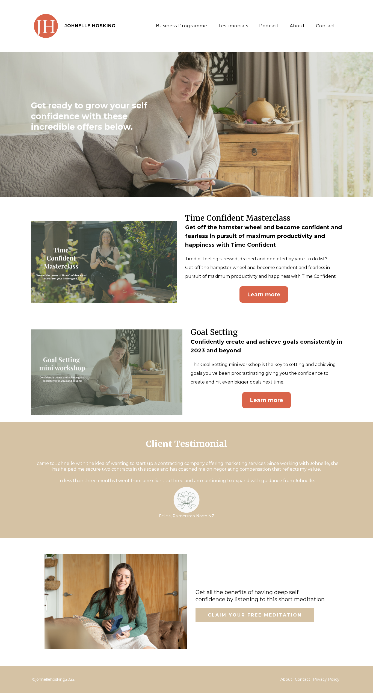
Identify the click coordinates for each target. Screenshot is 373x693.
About (297, 25)
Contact (325, 25)
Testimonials (233, 25)
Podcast (269, 25)
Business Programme (181, 25)
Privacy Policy (326, 679)
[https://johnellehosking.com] (46, 25)
